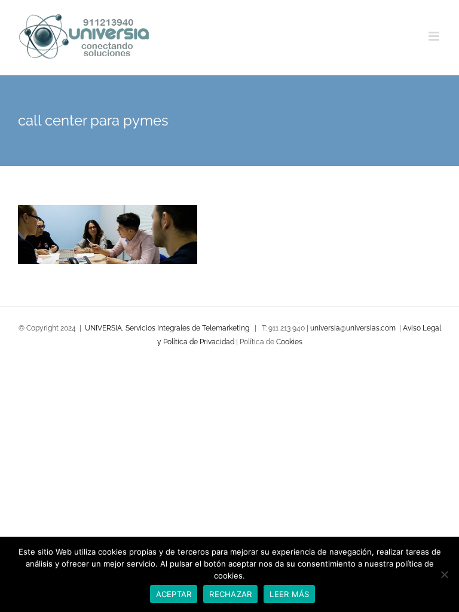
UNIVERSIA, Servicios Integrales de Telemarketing (167, 328)
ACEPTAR (174, 594)
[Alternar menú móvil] (435, 36)
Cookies (289, 342)
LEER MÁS (289, 594)
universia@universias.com (353, 328)
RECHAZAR (230, 594)
